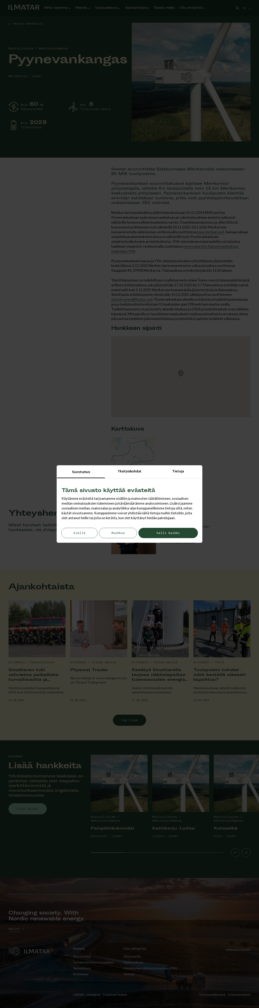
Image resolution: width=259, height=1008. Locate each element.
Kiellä (79, 533)
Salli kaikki (168, 533)
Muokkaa (118, 533)
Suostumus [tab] (81, 472)
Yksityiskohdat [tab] (129, 471)
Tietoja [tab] (178, 471)
